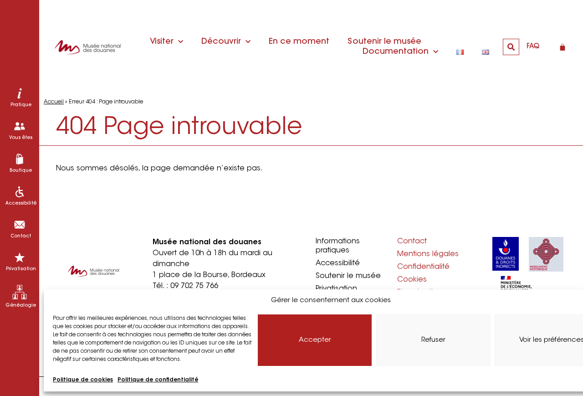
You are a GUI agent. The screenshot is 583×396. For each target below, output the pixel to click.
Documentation (396, 52)
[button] (511, 47)
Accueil (54, 102)
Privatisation (336, 289)
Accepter (315, 340)
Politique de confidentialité (158, 380)
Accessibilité (338, 263)
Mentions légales (428, 254)
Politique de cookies (83, 380)
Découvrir (221, 42)
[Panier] (562, 46)
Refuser (433, 340)
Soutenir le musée (384, 42)
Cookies (412, 279)
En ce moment (299, 42)
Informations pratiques (338, 246)
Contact (412, 241)
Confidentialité (423, 267)
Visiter (162, 42)
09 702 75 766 (194, 286)
